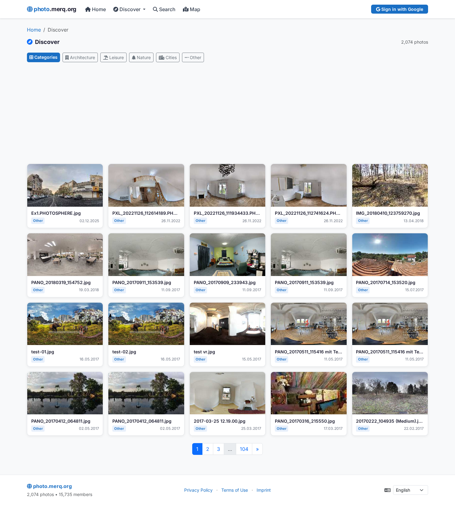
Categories (46, 57)
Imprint (264, 490)
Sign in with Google (402, 9)
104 (244, 449)
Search (167, 9)
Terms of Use (234, 490)
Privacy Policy (198, 490)
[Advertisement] (227, 113)
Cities (171, 57)
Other (195, 57)
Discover (130, 9)
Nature (144, 57)
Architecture (82, 57)
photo (55, 9)
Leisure (116, 57)
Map (195, 9)
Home (99, 9)
